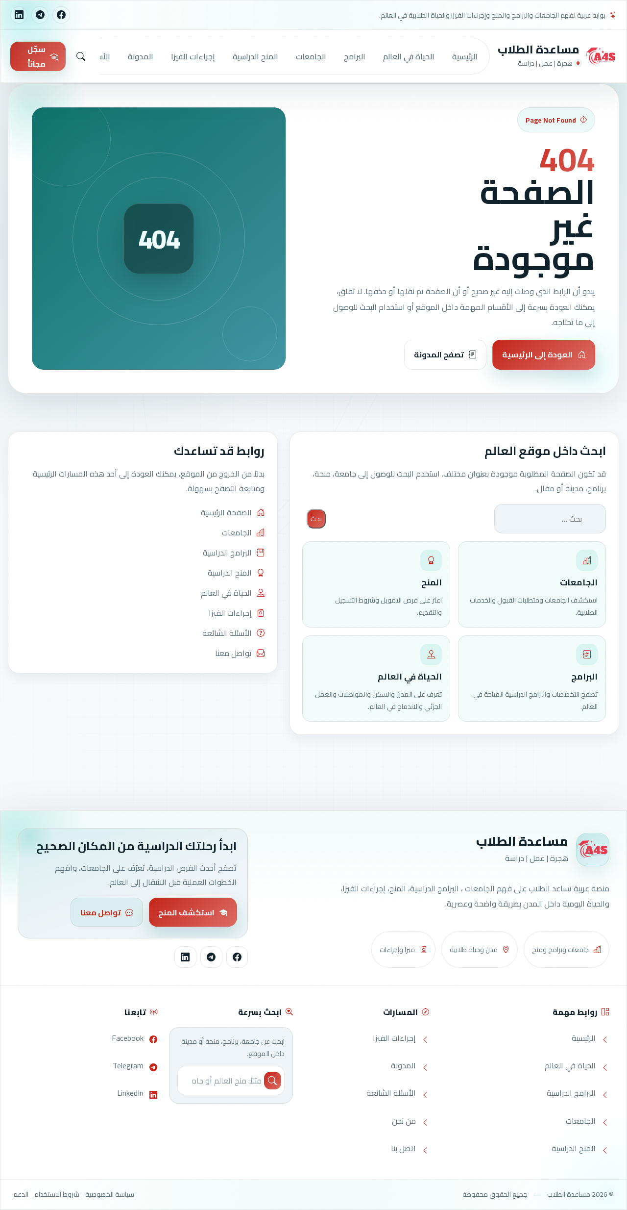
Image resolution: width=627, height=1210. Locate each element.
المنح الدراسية (255, 56)
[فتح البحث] (81, 56)
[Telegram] (39, 15)
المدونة (140, 56)
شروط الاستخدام (56, 1194)
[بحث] (272, 1080)
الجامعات (311, 56)
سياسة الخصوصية (109, 1194)
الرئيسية (465, 56)
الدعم (20, 1194)
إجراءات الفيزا (193, 56)
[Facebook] (61, 15)
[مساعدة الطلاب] (601, 56)
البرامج (354, 56)
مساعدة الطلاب (538, 49)
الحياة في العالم (408, 56)
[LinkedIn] (18, 15)
